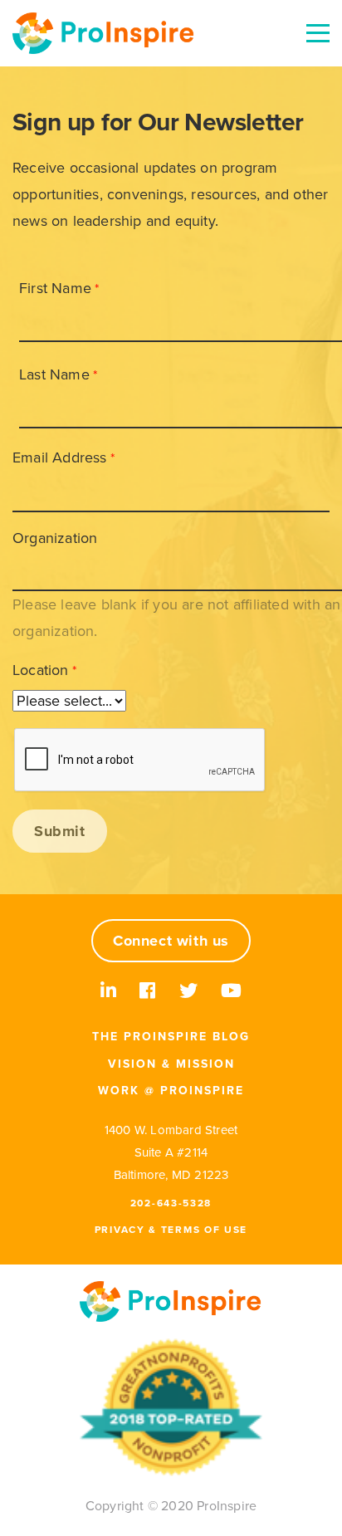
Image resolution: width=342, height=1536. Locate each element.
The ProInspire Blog (171, 1037)
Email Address (59, 457)
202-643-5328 (171, 1203)
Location (40, 670)
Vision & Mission (171, 1064)
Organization (54, 538)
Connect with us (171, 941)
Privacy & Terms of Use (171, 1229)
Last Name (54, 374)
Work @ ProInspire (171, 1091)
